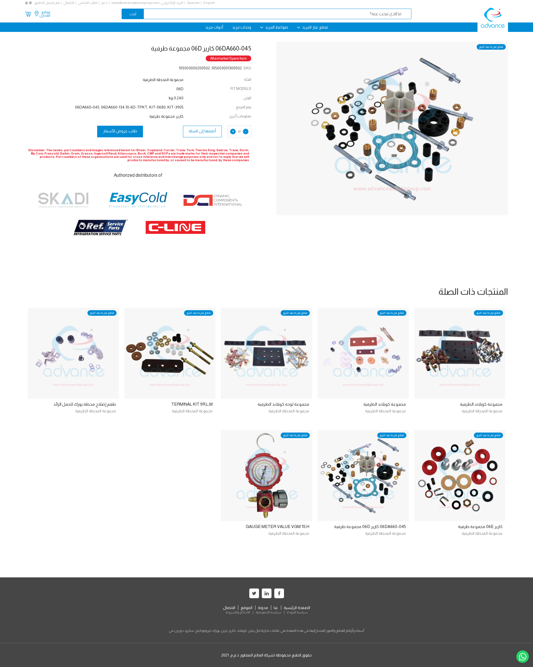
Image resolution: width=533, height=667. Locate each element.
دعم (104, 3)
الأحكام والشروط (237, 612)
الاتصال (69, 3)
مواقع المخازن (44, 14)
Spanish (193, 3)
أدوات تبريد (214, 27)
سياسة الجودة (297, 612)
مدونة (263, 607)
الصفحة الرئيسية (297, 607)
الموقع (246, 607)
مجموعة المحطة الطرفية (482, 411)
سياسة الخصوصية (268, 612)
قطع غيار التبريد (314, 27)
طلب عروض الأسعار (120, 131)
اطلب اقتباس (87, 3)
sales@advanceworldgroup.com (135, 3)
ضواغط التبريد (276, 27)
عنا (276, 607)
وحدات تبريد (241, 27)
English (209, 3)
